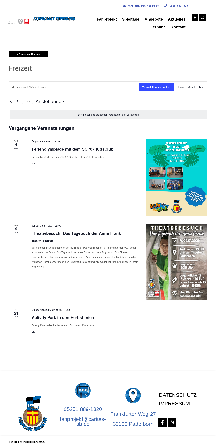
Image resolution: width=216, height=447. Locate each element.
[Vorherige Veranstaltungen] (11, 101)
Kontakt (178, 27)
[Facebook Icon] (195, 17)
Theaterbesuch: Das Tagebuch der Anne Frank (76, 233)
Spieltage (131, 19)
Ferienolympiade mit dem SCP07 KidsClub (73, 149)
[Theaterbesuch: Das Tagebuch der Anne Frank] (176, 262)
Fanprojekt (107, 19)
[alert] (108, 114)
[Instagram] (202, 17)
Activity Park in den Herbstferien (63, 317)
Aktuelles (177, 19)
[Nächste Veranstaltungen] (17, 101)
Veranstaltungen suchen (156, 87)
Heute (27, 101)
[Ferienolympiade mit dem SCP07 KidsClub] (176, 177)
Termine (158, 27)
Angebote (154, 19)
